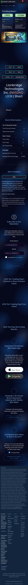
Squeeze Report (11, 194)
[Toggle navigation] (25, 1)
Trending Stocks (15, 452)
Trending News (8, 11)
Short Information (10, 530)
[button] (18, 1)
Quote (19, 67)
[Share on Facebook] (19, 110)
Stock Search (11, 518)
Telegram (23, 527)
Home (2, 5)
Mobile (14, 249)
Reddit (22, 531)
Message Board (20, 77)
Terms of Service (16, 517)
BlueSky (22, 524)
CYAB (21, 19)
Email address (14, 241)
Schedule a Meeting (14, 417)
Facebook (23, 518)
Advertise (3, 531)
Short (10, 72)
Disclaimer (16, 523)
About (9, 516)
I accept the (15, 257)
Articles (7, 77)
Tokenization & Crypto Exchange (4, 568)
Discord (22, 529)
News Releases (10, 521)
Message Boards (10, 527)
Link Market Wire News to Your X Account (14, 457)
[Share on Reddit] (16, 110)
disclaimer (18, 507)
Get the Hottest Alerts (15, 266)
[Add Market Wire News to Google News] (22, 110)
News (19, 72)
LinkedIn (23, 522)
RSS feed (23, 516)
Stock (6, 5)
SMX (8, 19)
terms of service (18, 257)
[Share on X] (13, 110)
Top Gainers (10, 533)
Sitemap (10, 543)
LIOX (10, 5)
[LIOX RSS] (25, 110)
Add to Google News (22, 535)
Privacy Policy (16, 520)
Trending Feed (10, 540)
